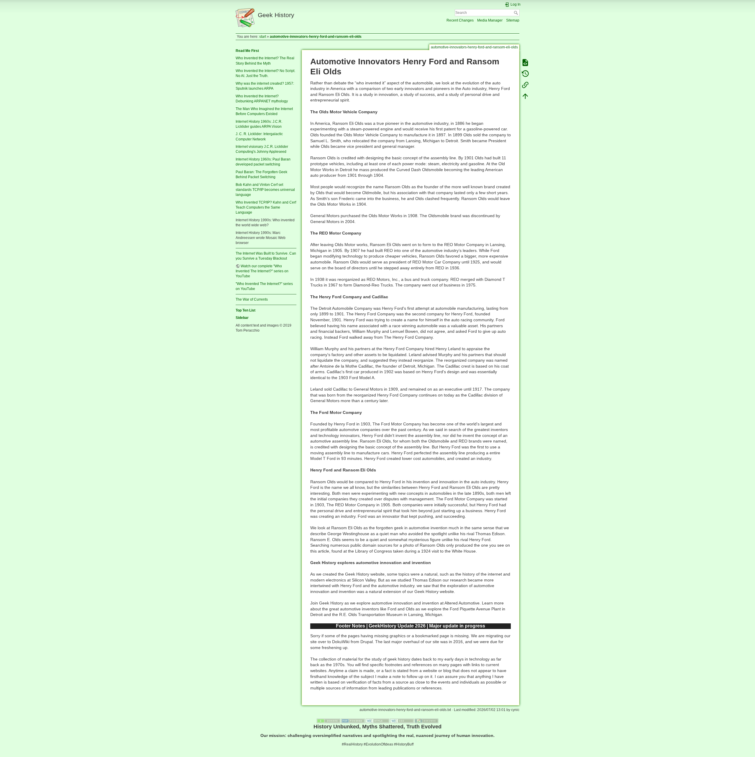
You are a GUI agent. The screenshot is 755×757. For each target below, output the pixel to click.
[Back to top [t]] (525, 96)
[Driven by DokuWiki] (426, 721)
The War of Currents (252, 299)
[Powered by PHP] (353, 721)
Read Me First (247, 51)
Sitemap (512, 20)
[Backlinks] (525, 85)
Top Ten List (245, 310)
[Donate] (328, 721)
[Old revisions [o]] (525, 73)
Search (516, 13)
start (262, 37)
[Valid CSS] (402, 721)
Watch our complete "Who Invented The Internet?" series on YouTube (262, 271)
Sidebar (242, 318)
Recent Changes (460, 20)
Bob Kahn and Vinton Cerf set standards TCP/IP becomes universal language (265, 190)
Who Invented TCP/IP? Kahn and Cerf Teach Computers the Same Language (266, 207)
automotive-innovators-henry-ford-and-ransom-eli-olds (316, 37)
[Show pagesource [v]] (525, 62)
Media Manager (490, 20)
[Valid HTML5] (377, 721)
